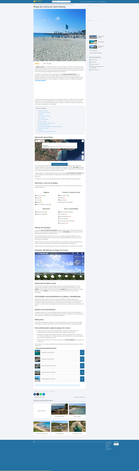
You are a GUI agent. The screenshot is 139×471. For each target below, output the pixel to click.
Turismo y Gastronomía (45, 116)
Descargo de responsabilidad (109, 442)
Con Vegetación (67, 385)
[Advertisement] (59, 90)
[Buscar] (70, 1)
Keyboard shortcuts (70, 160)
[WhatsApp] (40, 394)
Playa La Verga (94, 59)
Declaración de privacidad (109, 449)
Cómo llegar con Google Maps (59, 164)
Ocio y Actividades (44, 119)
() (40, 80)
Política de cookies (108, 446)
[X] (37, 394)
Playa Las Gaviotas (95, 69)
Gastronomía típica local (44, 124)
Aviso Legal (108, 444)
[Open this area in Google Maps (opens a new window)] (37, 160)
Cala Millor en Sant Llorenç (39, 397)
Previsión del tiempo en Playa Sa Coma (47, 123)
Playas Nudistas (102, 1)
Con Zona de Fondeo (75, 385)
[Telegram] (43, 394)
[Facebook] (34, 394)
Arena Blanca (53, 385)
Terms (83, 160)
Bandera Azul (60, 385)
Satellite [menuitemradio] (42, 140)
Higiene (41, 114)
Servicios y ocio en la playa (44, 112)
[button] (59, 150)
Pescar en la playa (42, 121)
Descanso (42, 117)
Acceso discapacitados (39, 385)
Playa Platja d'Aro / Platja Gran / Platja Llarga (97, 67)
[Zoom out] (83, 159)
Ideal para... (41, 130)
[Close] (76, 144)
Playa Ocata (93, 62)
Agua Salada (47, 385)
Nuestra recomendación (44, 128)
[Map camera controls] (83, 152)
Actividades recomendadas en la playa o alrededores (50, 126)
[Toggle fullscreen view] (83, 141)
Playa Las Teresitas (95, 64)
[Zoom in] (83, 156)
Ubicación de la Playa (42, 110)
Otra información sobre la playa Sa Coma (47, 131)
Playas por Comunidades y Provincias (88, 1)
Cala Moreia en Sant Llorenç (79, 397)
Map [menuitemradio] (37, 140)
